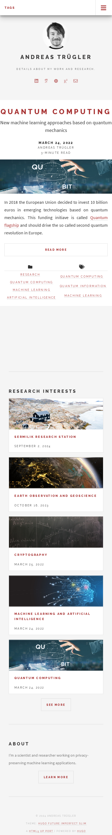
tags (10, 8)
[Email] (75, 81)
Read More (56, 249)
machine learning (31, 289)
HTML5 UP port (41, 831)
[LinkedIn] (36, 81)
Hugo (81, 831)
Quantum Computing (56, 111)
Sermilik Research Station (45, 437)
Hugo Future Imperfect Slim (62, 823)
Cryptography (31, 555)
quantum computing (31, 282)
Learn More (56, 777)
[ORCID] (56, 81)
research (30, 274)
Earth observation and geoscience (55, 496)
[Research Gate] (66, 81)
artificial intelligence (31, 297)
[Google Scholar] (46, 81)
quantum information (83, 286)
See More (55, 704)
